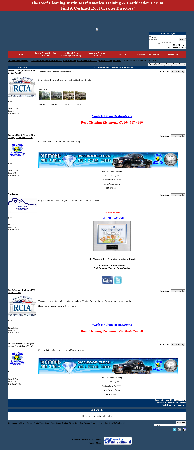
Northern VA (162, 403)
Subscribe (181, 423)
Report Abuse (95, 443)
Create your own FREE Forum (86, 440)
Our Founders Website (18, 60)
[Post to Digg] (179, 429)
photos (183, 403)
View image (42, 104)
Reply (168, 64)
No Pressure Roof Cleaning (112, 265)
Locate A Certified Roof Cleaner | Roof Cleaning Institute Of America (64, 60)
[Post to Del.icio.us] (184, 429)
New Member (179, 45)
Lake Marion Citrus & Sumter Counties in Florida (111, 259)
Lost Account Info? (177, 47)
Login (182, 40)
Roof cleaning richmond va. (174, 405)
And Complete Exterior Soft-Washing (112, 268)
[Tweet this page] (174, 429)
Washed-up (13, 194)
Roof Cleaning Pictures (110, 60)
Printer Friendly (179, 64)
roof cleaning (173, 403)
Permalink (164, 71)
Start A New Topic (156, 64)
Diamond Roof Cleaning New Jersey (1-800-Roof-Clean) (21, 136)
